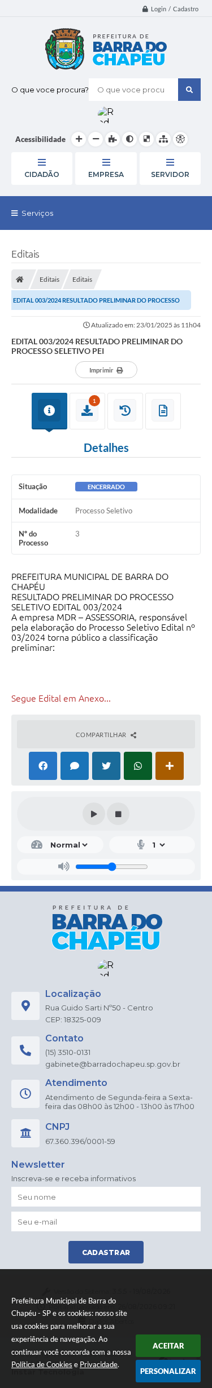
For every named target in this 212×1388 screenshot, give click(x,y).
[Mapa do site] (163, 139)
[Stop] (118, 813)
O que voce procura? (50, 89)
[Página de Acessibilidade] (180, 139)
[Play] (94, 813)
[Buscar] (189, 89)
